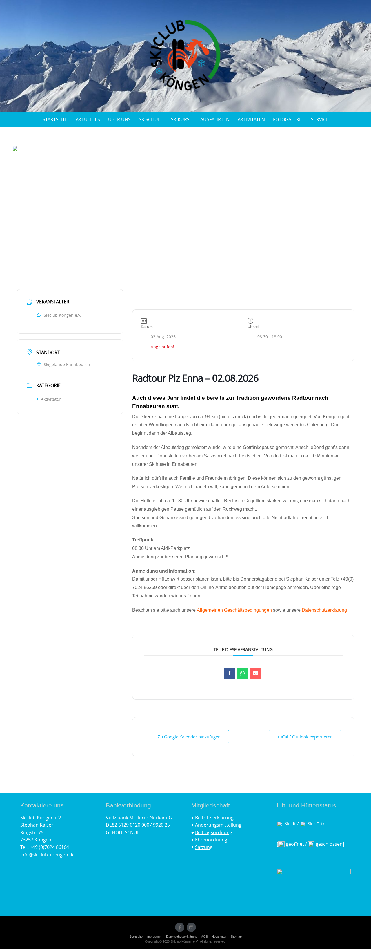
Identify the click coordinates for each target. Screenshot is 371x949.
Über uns (119, 119)
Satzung (203, 847)
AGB (204, 936)
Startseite (55, 119)
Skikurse (181, 119)
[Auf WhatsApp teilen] (242, 673)
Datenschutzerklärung (324, 610)
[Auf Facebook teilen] (229, 673)
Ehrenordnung (211, 839)
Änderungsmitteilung (218, 825)
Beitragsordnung (213, 832)
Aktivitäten (251, 119)
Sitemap (236, 936)
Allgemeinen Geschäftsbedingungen (234, 610)
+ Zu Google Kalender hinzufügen (187, 737)
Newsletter (219, 936)
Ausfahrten (215, 119)
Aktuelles (88, 119)
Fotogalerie (288, 119)
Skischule (151, 119)
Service (320, 119)
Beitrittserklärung (214, 817)
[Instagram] (191, 927)
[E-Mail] (255, 673)
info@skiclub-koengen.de (47, 855)
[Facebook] (179, 927)
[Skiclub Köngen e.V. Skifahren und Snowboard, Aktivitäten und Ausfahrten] (185, 55)
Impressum (154, 936)
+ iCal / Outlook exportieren (305, 737)
